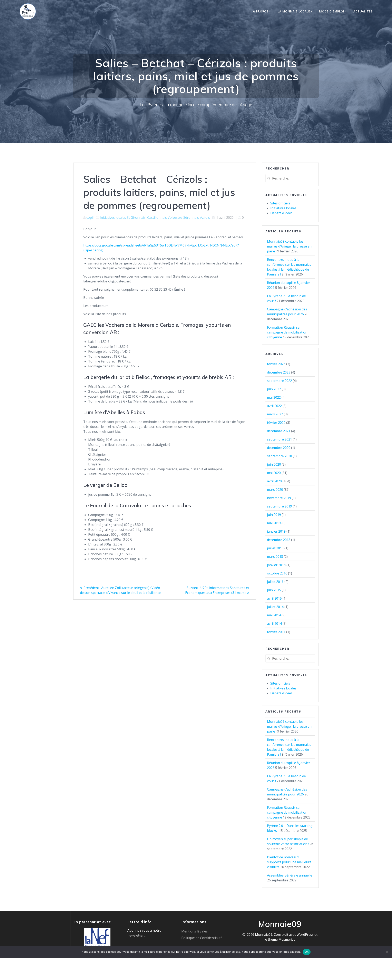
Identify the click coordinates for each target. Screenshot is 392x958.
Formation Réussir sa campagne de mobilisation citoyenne (287, 332)
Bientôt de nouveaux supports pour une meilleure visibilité (289, 862)
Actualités (363, 11)
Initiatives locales (113, 217)
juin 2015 (274, 590)
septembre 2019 (279, 506)
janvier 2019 (276, 531)
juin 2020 (274, 464)
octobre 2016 (277, 573)
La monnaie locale (294, 11)
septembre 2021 (279, 439)
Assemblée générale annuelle (289, 875)
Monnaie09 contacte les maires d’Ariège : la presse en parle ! (289, 246)
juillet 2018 (275, 548)
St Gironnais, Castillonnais (147, 217)
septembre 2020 (279, 456)
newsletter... (136, 935)
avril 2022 (274, 406)
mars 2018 (275, 556)
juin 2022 (274, 389)
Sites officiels (280, 203)
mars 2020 (275, 489)
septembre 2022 (279, 380)
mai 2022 (274, 397)
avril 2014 (274, 623)
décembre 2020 (278, 447)
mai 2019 (274, 523)
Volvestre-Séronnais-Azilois (189, 217)
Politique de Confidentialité (201, 938)
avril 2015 (274, 598)
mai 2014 (274, 615)
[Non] (387, 952)
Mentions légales (194, 931)
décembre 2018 (278, 540)
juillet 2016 (275, 581)
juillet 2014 (275, 606)
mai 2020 (274, 473)
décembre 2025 (278, 372)
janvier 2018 (276, 565)
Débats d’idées (281, 213)
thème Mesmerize (281, 939)
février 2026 (276, 364)
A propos (260, 11)
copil (90, 217)
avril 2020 (274, 481)
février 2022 (276, 422)
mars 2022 (275, 414)
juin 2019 (274, 514)
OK (307, 951)
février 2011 (276, 632)
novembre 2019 (279, 498)
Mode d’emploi (331, 11)
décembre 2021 (278, 431)
